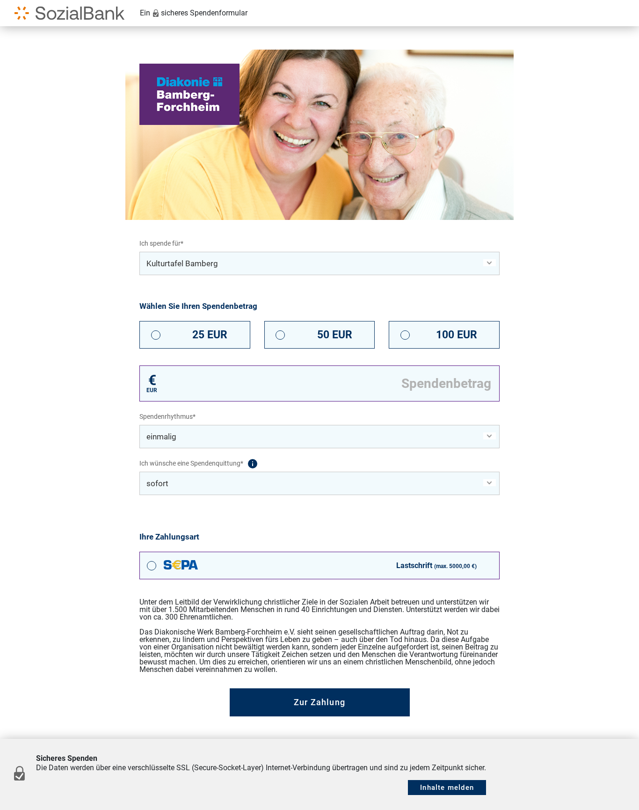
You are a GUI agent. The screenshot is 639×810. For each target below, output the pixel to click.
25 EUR (209, 334)
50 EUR (334, 334)
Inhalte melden (447, 787)
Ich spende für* (161, 243)
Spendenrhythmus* (167, 416)
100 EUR (456, 334)
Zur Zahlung (319, 702)
